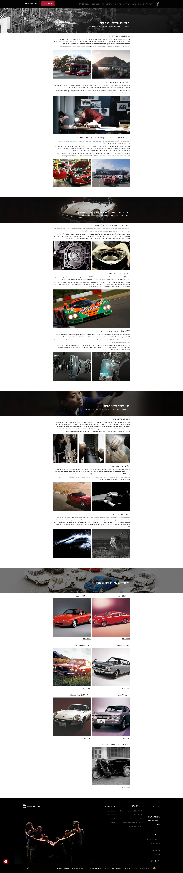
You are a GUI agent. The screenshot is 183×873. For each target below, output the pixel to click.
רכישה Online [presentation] (47, 4)
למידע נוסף (126, 639)
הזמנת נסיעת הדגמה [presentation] (31, 4)
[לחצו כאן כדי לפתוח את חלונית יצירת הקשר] (6, 861)
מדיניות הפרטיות (65, 868)
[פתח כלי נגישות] (1, 16)
